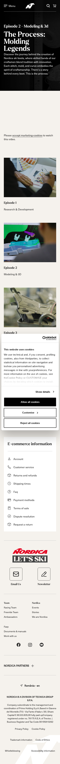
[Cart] (54, 5)
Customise (28, 412)
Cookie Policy (38, 729)
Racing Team (10, 607)
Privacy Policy (21, 729)
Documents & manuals (15, 631)
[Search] (48, 5)
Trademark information (21, 739)
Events (35, 607)
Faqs (6, 626)
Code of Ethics (43, 739)
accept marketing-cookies (27, 135)
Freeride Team (11, 612)
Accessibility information (43, 750)
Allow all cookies (30, 402)
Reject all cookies (30, 423)
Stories (35, 612)
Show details (43, 391)
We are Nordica (39, 617)
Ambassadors (10, 617)
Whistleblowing (12, 750)
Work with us (10, 636)
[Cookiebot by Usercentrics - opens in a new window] (42, 338)
